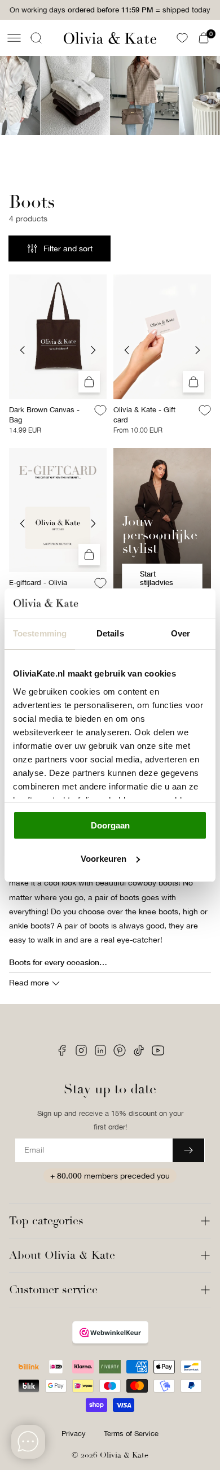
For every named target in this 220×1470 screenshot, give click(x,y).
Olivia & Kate (124, 1455)
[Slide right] (93, 350)
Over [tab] (180, 633)
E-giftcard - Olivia (38, 582)
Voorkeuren (103, 858)
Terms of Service (131, 1433)
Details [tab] (110, 633)
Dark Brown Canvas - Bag (44, 414)
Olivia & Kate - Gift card (144, 414)
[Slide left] (22, 350)
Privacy (73, 1433)
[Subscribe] (188, 1150)
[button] (14, 37)
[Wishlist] (182, 37)
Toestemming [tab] (40, 633)
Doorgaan (110, 825)
